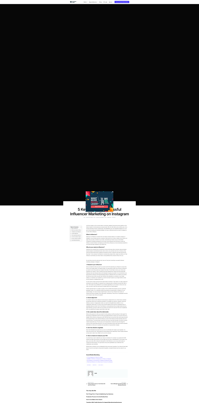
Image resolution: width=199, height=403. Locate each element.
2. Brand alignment (75, 233)
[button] (111, 192)
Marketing (109, 217)
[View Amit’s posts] (90, 373)
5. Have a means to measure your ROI (76, 238)
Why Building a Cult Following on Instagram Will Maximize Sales (99, 360)
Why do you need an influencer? (76, 230)
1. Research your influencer (76, 231)
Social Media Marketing (76, 240)
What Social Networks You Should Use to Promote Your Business (100, 361)
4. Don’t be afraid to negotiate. (76, 236)
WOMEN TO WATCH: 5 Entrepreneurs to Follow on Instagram (99, 358)
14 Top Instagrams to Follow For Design (95, 357)
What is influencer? (74, 228)
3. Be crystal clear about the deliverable (76, 235)
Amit (84, 217)
